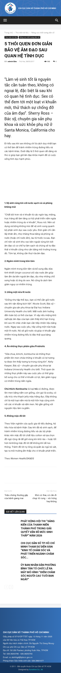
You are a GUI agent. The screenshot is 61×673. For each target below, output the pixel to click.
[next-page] (11, 587)
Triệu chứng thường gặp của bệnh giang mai (16, 497)
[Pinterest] (21, 68)
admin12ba (12, 61)
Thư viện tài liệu (22, 32)
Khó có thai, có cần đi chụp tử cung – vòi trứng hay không (44, 498)
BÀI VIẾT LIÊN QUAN (15, 512)
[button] (5, 20)
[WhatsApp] (28, 68)
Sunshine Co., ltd (36, 669)
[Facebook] (7, 68)
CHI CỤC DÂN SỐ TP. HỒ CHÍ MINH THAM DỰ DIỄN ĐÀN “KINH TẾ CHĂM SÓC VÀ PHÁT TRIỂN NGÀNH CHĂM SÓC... (38, 550)
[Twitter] (14, 68)
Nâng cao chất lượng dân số (42, 32)
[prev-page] (6, 587)
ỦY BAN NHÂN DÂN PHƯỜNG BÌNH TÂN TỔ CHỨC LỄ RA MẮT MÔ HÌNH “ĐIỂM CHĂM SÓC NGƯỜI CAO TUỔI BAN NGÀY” (38, 572)
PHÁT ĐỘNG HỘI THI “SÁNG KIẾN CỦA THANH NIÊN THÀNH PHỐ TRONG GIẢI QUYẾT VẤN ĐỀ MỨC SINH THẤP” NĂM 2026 (38, 528)
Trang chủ (8, 32)
